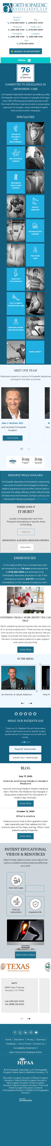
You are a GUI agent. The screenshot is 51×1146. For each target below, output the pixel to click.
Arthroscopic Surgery (35, 233)
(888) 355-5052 (27, 1005)
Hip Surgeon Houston (17, 1083)
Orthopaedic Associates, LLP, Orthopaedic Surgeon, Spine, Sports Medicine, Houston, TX (25, 1071)
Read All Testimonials (25, 749)
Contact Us (38, 1044)
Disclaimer (19, 1039)
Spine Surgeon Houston (25, 1085)
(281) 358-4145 (17, 30)
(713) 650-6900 (17, 23)
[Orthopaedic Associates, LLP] (25, 7)
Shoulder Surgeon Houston (17, 1078)
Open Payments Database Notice (25, 1052)
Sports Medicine (35, 208)
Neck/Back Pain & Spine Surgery (16, 185)
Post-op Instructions (16, 911)
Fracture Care (35, 257)
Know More (41, 499)
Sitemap (41, 1039)
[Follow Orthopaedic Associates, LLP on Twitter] (20, 1032)
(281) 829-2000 (35, 23)
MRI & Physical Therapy (15, 160)
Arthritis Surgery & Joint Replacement (16, 138)
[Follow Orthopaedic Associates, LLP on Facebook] (15, 1032)
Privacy (30, 1039)
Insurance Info (35, 912)
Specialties (25, 117)
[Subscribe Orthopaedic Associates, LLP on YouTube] (36, 1032)
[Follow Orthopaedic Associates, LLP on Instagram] (31, 1032)
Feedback (11, 1044)
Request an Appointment (27, 51)
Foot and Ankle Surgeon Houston (28, 1086)
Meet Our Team (25, 370)
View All (26, 532)
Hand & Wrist (35, 352)
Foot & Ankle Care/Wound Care (16, 304)
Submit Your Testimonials (25, 757)
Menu (22, 60)
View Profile (25, 438)
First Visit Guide (16, 888)
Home (8, 1039)
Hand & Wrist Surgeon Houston (30, 1080)
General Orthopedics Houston (22, 1089)
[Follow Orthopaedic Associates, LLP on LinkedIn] (25, 1032)
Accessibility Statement (25, 1048)
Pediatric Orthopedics (16, 280)
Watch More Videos (25, 955)
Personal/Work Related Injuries (16, 329)
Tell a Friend (24, 1044)
